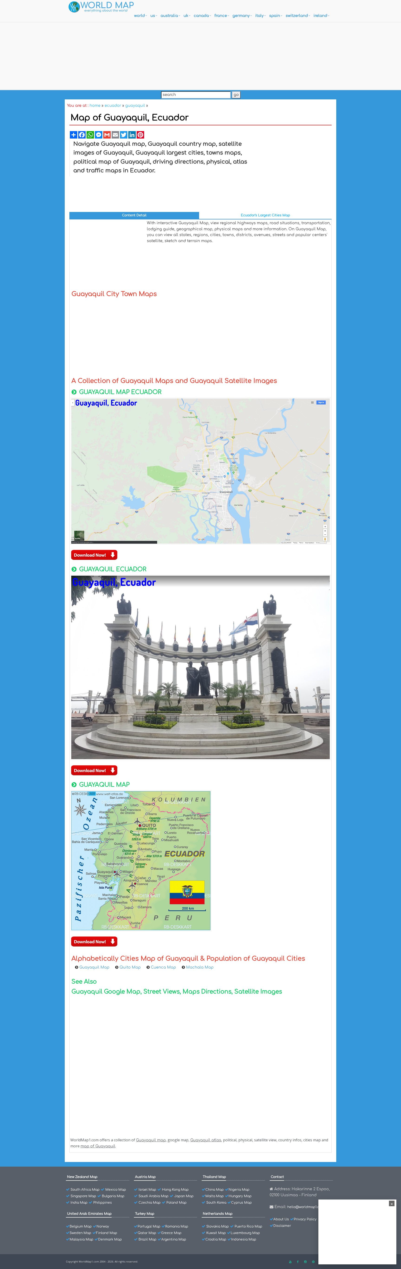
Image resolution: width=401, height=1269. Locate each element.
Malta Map (214, 1196)
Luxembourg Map (245, 1233)
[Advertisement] (200, 55)
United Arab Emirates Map (89, 1213)
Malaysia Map (81, 1239)
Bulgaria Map (113, 1196)
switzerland (297, 16)
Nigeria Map (239, 1189)
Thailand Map (214, 1177)
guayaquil (135, 106)
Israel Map (147, 1189)
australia (169, 16)
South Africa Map (85, 1189)
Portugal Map (149, 1226)
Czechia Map (150, 1202)
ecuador (113, 106)
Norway (103, 1226)
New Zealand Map (82, 1177)
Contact (277, 1177)
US (152, 16)
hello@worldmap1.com (305, 1207)
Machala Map (199, 967)
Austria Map (145, 1177)
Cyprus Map (241, 1202)
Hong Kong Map (175, 1189)
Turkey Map (144, 1213)
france (220, 16)
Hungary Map (240, 1196)
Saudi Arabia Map (153, 1196)
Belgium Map (81, 1226)
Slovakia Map (217, 1226)
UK (186, 16)
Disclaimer (282, 1226)
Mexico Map (115, 1189)
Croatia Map (215, 1239)
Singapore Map (83, 1196)
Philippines (102, 1202)
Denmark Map (110, 1239)
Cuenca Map (164, 967)
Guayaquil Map (94, 967)
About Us (281, 1219)
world (139, 16)
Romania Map (176, 1226)
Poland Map (176, 1202)
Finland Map (106, 1233)
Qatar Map (147, 1233)
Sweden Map (80, 1233)
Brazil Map (147, 1239)
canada (201, 16)
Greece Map (171, 1233)
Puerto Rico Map (248, 1226)
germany (241, 16)
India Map (79, 1202)
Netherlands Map (218, 1213)
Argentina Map (173, 1239)
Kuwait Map (216, 1233)
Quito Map (131, 967)
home (95, 106)
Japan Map (184, 1196)
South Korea (216, 1202)
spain (274, 16)
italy (259, 16)
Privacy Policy (305, 1219)
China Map (214, 1189)
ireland (320, 16)
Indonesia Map (243, 1239)
